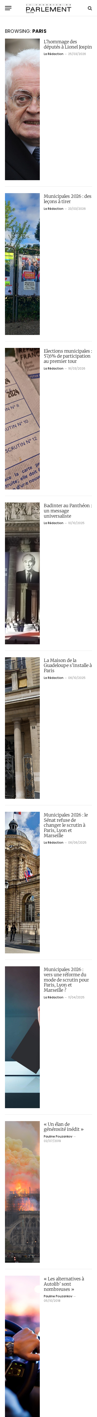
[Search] (89, 8)
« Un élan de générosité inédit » (64, 1126)
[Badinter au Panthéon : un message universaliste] (22, 573)
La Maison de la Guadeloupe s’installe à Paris (68, 665)
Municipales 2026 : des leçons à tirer (68, 198)
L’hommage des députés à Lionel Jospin (68, 44)
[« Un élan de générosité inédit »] (22, 1192)
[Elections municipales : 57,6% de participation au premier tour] (22, 419)
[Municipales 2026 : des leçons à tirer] (22, 264)
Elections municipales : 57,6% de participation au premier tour (68, 356)
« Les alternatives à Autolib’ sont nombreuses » (64, 1284)
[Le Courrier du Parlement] (48, 8)
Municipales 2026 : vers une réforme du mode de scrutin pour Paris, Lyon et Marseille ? (66, 980)
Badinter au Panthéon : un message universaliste (68, 511)
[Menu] (8, 8)
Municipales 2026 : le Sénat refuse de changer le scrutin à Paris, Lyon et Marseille (66, 825)
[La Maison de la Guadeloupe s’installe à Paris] (22, 728)
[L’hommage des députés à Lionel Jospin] (22, 109)
